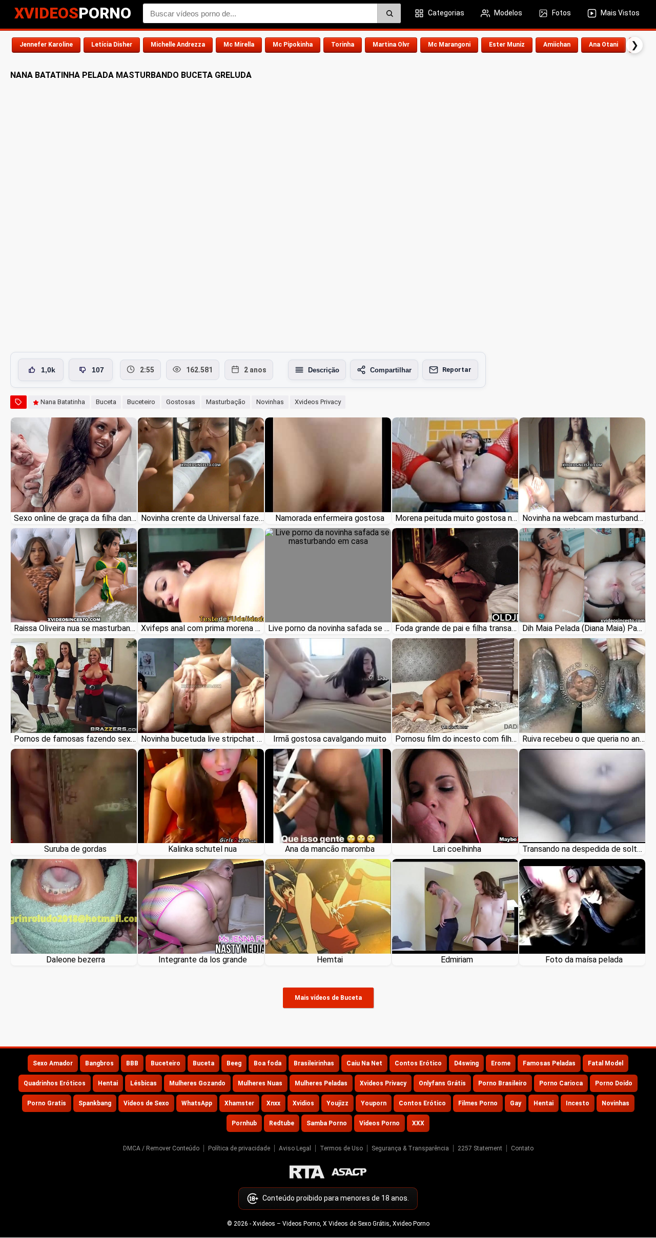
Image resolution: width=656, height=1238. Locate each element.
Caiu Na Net (364, 1063)
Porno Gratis (46, 1103)
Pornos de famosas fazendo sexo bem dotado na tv (75, 739)
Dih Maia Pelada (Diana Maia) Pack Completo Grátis (583, 628)
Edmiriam (457, 959)
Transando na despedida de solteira (583, 849)
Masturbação (225, 402)
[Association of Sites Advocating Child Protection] (349, 1172)
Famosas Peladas (549, 1063)
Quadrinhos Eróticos (55, 1083)
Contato (522, 1148)
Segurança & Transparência (410, 1148)
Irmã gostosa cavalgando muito (329, 739)
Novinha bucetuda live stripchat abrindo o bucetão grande (202, 739)
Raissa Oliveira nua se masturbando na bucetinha (75, 628)
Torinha (342, 44)
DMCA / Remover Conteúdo (161, 1148)
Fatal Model (605, 1063)
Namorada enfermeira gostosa (329, 518)
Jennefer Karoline (46, 44)
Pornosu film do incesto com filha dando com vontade (456, 739)
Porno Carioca (561, 1083)
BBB (132, 1063)
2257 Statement (480, 1148)
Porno (72, 13)
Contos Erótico (418, 1063)
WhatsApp (196, 1103)
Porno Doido (613, 1083)
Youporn (373, 1103)
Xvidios (303, 1103)
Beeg (234, 1063)
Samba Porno (326, 1123)
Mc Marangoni (449, 44)
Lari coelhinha (457, 849)
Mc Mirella (238, 44)
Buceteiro (141, 402)
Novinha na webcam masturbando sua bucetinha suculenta (583, 518)
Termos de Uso (341, 1148)
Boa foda (267, 1063)
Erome (500, 1063)
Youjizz (337, 1103)
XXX (418, 1123)
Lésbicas (143, 1083)
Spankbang (94, 1103)
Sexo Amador (53, 1063)
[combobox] (271, 13)
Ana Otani (603, 44)
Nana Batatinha (62, 402)
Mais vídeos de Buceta (328, 997)
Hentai (108, 1083)
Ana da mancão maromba (330, 849)
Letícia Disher (111, 44)
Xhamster (239, 1103)
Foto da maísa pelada (584, 959)
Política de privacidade (239, 1148)
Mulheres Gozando (197, 1083)
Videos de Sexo (146, 1103)
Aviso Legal (295, 1148)
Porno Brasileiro (502, 1083)
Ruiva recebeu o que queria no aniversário (583, 739)
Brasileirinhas (314, 1063)
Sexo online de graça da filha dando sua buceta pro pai (75, 518)
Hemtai (330, 959)
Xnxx (273, 1103)
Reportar (456, 369)
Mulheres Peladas (321, 1083)
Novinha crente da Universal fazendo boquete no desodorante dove (202, 518)
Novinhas (270, 402)
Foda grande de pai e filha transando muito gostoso (456, 628)
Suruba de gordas (75, 849)
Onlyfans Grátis (442, 1083)
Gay (515, 1103)
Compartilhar (391, 370)
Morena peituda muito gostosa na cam (456, 518)
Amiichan (556, 44)
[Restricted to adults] (307, 1172)
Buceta (106, 402)
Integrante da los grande (202, 959)
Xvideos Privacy (318, 402)
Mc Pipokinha (293, 44)
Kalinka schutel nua (202, 849)
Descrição (323, 370)
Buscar (389, 13)
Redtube (281, 1123)
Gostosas (180, 402)
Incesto (577, 1103)
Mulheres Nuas (260, 1083)
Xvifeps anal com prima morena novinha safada (202, 628)
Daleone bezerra (75, 959)
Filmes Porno (478, 1103)
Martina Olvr (391, 44)
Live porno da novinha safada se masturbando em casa (329, 628)
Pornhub (244, 1123)
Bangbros (99, 1063)
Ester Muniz (507, 44)
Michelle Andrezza (178, 44)
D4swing (466, 1063)
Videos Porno (379, 1123)
